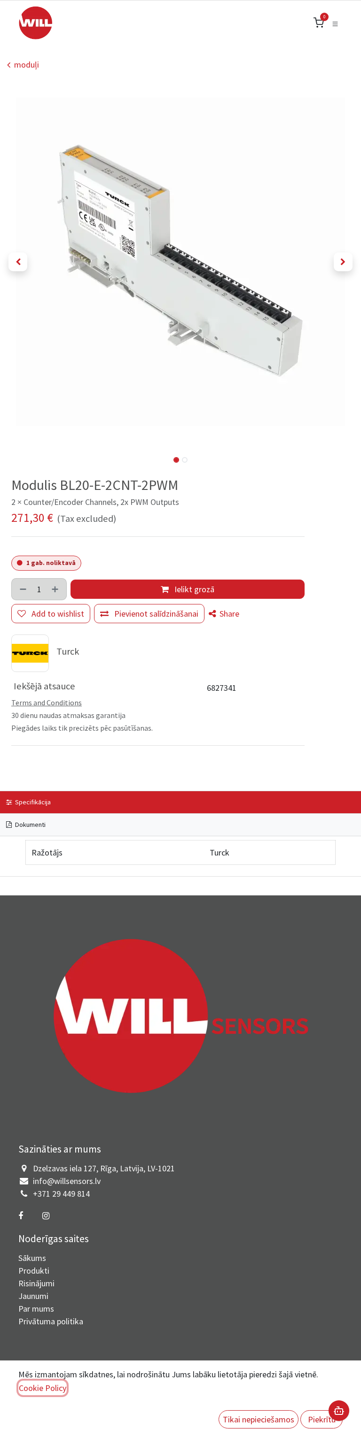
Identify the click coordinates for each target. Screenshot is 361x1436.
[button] (18, 261)
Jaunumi (33, 1296)
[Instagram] (45, 1215)
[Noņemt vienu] (22, 589)
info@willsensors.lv (67, 1181)
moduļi (26, 64)
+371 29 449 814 (61, 1193)
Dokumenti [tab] (30, 824)
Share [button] (228, 613)
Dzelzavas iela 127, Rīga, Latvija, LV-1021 (104, 1168)
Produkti (33, 1270)
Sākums (32, 1258)
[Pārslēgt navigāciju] (335, 23)
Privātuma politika (50, 1321)
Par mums (36, 1308)
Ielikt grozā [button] (193, 589)
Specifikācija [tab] (32, 802)
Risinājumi (36, 1283)
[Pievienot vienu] (56, 589)
